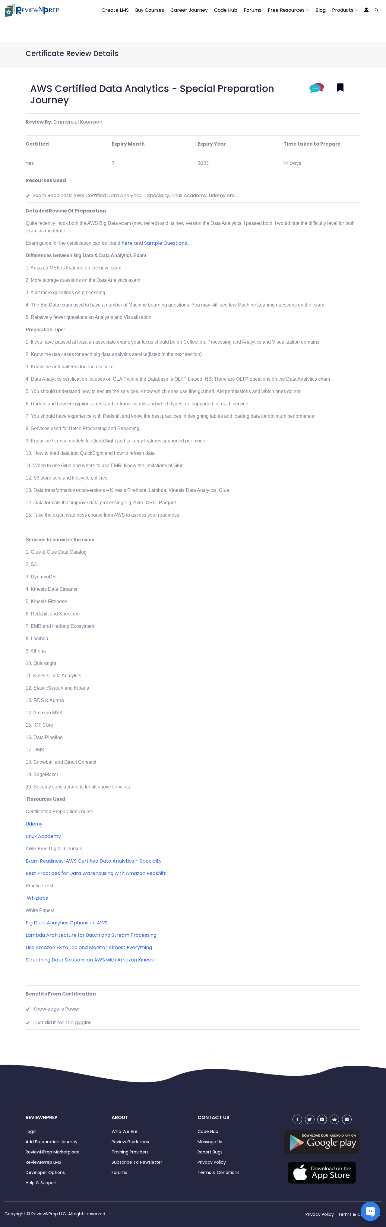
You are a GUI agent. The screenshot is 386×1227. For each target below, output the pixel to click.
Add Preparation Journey (52, 1142)
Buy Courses (149, 10)
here (127, 243)
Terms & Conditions (218, 1172)
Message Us (210, 1142)
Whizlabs (37, 898)
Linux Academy (43, 836)
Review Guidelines (130, 1142)
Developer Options (45, 1172)
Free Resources (286, 10)
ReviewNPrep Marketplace (53, 1152)
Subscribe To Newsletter (137, 1162)
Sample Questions (165, 243)
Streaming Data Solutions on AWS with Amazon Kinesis (90, 959)
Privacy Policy (212, 1162)
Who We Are (125, 1131)
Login (31, 1131)
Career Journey (189, 10)
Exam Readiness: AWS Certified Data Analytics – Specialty (94, 860)
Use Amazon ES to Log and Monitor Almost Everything (89, 947)
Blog (320, 10)
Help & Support (41, 1183)
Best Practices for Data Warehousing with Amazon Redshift (96, 873)
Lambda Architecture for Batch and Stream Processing (91, 935)
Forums (252, 10)
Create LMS (115, 10)
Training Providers (130, 1152)
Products (342, 10)
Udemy (34, 823)
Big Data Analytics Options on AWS (67, 922)
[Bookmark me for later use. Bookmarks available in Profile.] (340, 88)
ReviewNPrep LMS (43, 1162)
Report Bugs (210, 1152)
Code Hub (225, 10)
